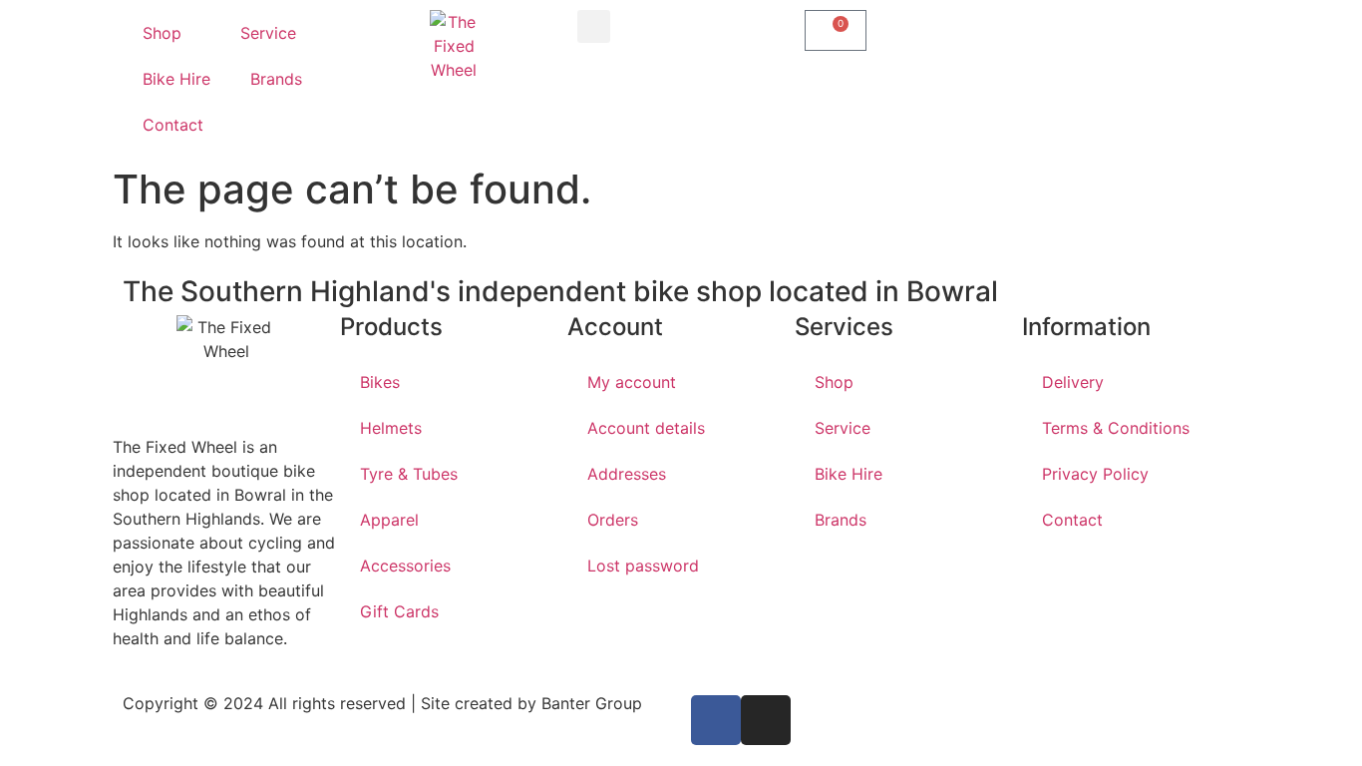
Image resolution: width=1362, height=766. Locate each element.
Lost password (643, 565)
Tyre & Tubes (409, 474)
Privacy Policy (1095, 474)
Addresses (626, 474)
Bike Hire (176, 79)
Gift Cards (399, 611)
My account (631, 382)
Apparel (389, 520)
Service (268, 33)
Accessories (405, 565)
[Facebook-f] (716, 720)
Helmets (391, 428)
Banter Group (591, 703)
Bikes (380, 382)
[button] (593, 26)
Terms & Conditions (1116, 428)
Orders (612, 520)
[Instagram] (766, 720)
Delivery (1073, 382)
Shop (162, 33)
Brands (276, 79)
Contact (173, 125)
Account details (646, 428)
